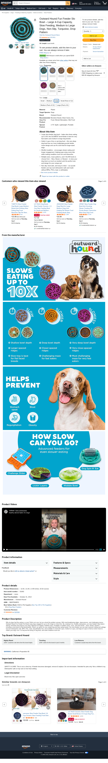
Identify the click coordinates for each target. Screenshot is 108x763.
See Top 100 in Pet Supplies (41, 605)
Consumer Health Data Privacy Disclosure (56, 752)
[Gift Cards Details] (46, 8)
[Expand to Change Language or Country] (51, 746)
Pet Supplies (5, 12)
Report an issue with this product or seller (56, 176)
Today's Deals (20, 8)
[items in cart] (104, 3)
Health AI (10, 8)
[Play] (3, 550)
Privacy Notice (38, 752)
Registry (55, 8)
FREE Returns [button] (44, 53)
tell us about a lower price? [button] (25, 571)
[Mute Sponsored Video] (48, 708)
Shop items (44, 58)
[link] (20, 208)
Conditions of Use (27, 752)
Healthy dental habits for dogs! (19, 513)
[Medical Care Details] (36, 8)
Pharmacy (69, 8)
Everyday (78, 8)
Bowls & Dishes (37, 12)
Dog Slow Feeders (15, 607)
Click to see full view (22, 42)
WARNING (7, 651)
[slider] (50, 549)
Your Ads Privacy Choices (77, 752)
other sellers (64, 60)
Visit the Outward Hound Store (49, 35)
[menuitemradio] (100, 549)
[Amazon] (6, 3)
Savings (42, 55)
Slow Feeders (48, 12)
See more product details (49, 172)
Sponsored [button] (5, 685)
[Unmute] (104, 549)
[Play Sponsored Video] (76, 699)
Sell (49, 8)
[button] (3, 8)
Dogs (12, 12)
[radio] (11, 46)
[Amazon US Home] (26, 747)
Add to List (87, 58)
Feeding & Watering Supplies (23, 12)
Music (62, 8)
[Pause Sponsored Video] (48, 704)
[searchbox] (41, 3)
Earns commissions (21, 510)
